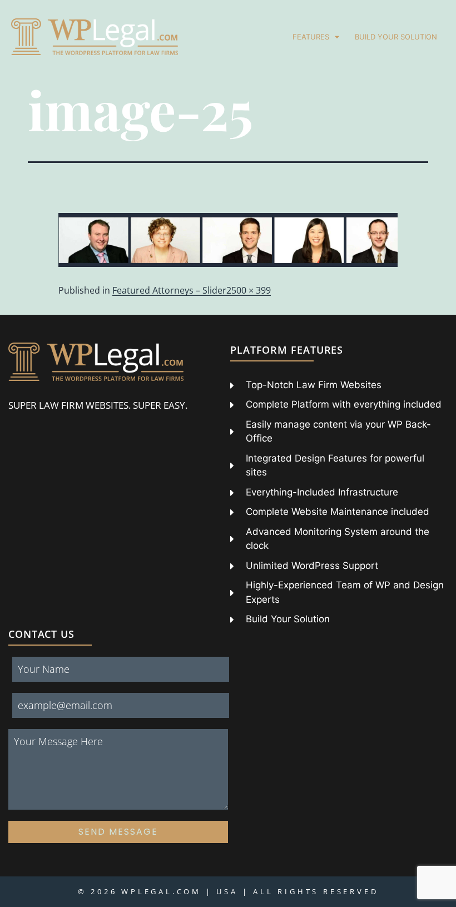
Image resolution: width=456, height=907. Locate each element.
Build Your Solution (396, 36)
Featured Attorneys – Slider (169, 290)
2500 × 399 (248, 290)
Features (311, 36)
